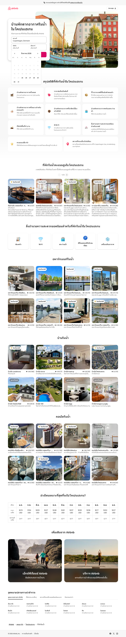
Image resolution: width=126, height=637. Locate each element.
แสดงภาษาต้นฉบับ (76, 2)
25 (22, 78)
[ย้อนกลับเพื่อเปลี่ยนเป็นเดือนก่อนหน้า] (14, 53)
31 (18, 82)
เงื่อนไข (36, 634)
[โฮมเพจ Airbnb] (13, 8)
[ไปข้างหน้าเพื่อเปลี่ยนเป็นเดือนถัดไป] (37, 53)
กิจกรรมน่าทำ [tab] (69, 597)
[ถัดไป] (66, 174)
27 (30, 78)
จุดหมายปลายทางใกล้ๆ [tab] (15, 597)
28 (34, 78)
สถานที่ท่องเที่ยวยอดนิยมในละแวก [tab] (51, 597)
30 (14, 82)
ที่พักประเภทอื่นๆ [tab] (31, 597)
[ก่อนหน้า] (59, 174)
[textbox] (20, 48)
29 (38, 78)
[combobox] (29, 41)
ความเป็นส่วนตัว (27, 634)
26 (26, 78)
